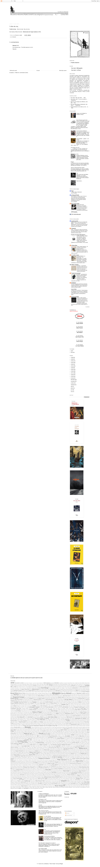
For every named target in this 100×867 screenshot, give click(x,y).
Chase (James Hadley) (66, 703)
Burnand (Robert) (49, 699)
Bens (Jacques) (52, 691)
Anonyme (64, 685)
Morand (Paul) (84, 752)
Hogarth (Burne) (68, 733)
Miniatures (27, 752)
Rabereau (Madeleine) (22, 766)
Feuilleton (68, 720)
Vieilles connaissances (61, 783)
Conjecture (55, 707)
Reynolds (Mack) (65, 768)
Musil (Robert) (68, 753)
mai (72, 391)
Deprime (42, 713)
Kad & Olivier (75, 736)
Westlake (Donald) (16, 787)
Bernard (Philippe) (86, 691)
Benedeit (36, 691)
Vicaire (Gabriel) (44, 783)
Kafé (78, 736)
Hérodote (62, 732)
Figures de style (85, 720)
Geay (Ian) (59, 725)
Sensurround (18, 774)
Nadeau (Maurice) (22, 754)
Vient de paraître (67, 783)
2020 (72, 367)
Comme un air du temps (25, 707)
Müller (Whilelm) (47, 753)
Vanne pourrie (23, 782)
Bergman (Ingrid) (62, 691)
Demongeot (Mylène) (32, 713)
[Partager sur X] (27, 35)
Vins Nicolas (28, 784)
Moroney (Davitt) (26, 753)
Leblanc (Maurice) (82, 742)
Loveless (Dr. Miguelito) (80, 746)
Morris (31, 753)
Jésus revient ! (34, 736)
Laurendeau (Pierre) (22, 741)
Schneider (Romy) (47, 773)
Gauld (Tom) (45, 725)
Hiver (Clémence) (53, 733)
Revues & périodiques (59, 768)
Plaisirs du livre (79, 761)
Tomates (36, 779)
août (72, 386)
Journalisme (59, 736)
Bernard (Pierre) (14, 693)
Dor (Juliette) (66, 714)
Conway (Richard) (41, 708)
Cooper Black (58, 708)
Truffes (43, 780)
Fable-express (42, 719)
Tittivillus (31, 779)
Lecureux (24, 743)
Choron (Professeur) (36, 704)
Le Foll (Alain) (77, 741)
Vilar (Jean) (12, 784)
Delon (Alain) (73, 712)
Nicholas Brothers (63, 754)
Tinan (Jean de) (26, 779)
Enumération (63, 718)
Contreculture (31, 708)
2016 (72, 374)
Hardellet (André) (48, 731)
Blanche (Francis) (43, 694)
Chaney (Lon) (21, 703)
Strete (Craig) (75, 777)
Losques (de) (63, 746)
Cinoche (63, 704)
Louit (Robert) (67, 746)
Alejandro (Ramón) (30, 684)
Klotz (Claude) (75, 737)
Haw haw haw (59, 731)
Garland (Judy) (20, 725)
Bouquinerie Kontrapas (18, 697)
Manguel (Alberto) (76, 748)
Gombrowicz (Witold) (81, 727)
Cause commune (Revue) (41, 702)
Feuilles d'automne (75, 62)
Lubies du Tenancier (14, 747)
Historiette (41, 733)
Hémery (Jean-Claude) (17, 732)
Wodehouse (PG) (59, 787)
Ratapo (72, 766)
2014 (72, 378)
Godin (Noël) (54, 727)
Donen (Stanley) (61, 714)
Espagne (88, 718)
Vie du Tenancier (54, 783)
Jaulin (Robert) (29, 736)
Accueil (38, 70)
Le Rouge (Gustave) (40, 742)
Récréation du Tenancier (43, 767)
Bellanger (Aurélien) (86, 690)
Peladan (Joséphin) (76, 758)
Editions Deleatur (54, 717)
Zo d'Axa (22, 788)
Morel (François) (16, 753)
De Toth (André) (24, 712)
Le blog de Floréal (75, 195)
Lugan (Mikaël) (33, 747)
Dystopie (34, 717)
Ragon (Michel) (48, 766)
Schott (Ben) (64, 773)
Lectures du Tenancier (18, 743)
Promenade (41, 764)
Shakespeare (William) (41, 774)
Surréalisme (24, 778)
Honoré (79, 733)
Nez (59, 754)
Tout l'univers (77, 779)
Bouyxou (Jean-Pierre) (43, 697)
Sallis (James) (25, 772)
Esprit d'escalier (17, 719)
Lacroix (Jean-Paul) (78, 738)
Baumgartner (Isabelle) (25, 690)
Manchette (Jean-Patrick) (68, 748)
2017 (72, 372)
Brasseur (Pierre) (81, 697)
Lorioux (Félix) (48, 746)
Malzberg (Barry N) (60, 748)
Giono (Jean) (22, 727)
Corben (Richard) (77, 708)
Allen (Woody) (60, 684)
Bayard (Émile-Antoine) (37, 690)
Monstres (74, 752)
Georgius (77, 725)
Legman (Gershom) (33, 743)
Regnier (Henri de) (76, 767)
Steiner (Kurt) (30, 777)
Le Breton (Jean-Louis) (55, 741)
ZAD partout (16, 788)
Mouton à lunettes (35, 753)
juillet (72, 388)
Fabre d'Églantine (48, 719)
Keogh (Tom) (21, 737)
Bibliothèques (16, 694)
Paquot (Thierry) (17, 758)
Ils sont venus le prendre (45, 734)
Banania (30, 689)
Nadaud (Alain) (16, 754)
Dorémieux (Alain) (76, 714)
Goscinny (29, 728)
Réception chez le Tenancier (29, 767)
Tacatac (46, 778)
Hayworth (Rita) (70, 731)
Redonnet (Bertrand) (56, 767)
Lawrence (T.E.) (42, 741)
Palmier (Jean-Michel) (75, 757)
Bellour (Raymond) (18, 691)
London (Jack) (27, 746)
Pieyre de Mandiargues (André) (39, 761)
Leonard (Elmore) (70, 743)
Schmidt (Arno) (36, 773)
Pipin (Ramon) (57, 761)
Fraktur (60, 723)
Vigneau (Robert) (78, 783)
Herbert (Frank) (47, 732)
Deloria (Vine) (77, 712)
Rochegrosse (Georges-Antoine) (72, 769)
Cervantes (83, 702)
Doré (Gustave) (70, 714)
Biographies (30, 694)
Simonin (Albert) (86, 774)
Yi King (73, 787)
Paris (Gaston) (30, 758)
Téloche (81, 778)
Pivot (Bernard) (66, 761)
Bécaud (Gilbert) (62, 690)
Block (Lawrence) (61, 694)
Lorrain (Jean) (53, 746)
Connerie (76, 707)
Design (57, 713)
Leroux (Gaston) (81, 743)
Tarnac (60, 778)
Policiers (56, 762)
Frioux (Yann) (35, 724)
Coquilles (72, 708)
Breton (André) (41, 698)
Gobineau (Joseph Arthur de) (36, 727)
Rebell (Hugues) (15, 767)
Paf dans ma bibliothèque (57, 757)
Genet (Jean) (63, 725)
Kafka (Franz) (81, 736)
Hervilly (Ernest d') (67, 732)
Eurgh (28, 719)
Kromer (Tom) (85, 737)
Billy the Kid (26, 694)
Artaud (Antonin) (53, 686)
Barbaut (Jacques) (42, 689)
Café (84, 699)
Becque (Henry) (73, 690)
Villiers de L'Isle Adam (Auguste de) (20, 784)
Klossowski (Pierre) (70, 737)
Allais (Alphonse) (49, 684)
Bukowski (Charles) (37, 699)
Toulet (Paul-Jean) (51, 779)
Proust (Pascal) (60, 764)
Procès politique (36, 764)
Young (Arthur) (77, 787)
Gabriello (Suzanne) (51, 724)
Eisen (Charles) (83, 717)
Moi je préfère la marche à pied (77, 196)
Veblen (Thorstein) (52, 782)
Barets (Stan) (52, 689)
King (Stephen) (51, 737)
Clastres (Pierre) (78, 704)
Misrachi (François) (47, 752)
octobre (72, 382)
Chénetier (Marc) (13, 704)
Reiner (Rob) (81, 767)
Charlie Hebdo (42, 703)
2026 (72, 357)
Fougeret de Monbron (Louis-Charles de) (39, 723)
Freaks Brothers (15, 724)
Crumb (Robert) (84, 709)
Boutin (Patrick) (32, 697)
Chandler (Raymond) (15, 703)
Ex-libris (30, 719)
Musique (72, 753)
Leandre (64, 742)
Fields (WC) (81, 720)
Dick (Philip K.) (83, 713)
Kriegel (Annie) (80, 737)
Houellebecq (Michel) (83, 733)
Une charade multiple (43, 848)
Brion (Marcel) (51, 698)
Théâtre (84, 778)
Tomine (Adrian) (40, 779)
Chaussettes (87, 703)
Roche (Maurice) (59, 769)
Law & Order (38, 741)
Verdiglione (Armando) (80, 782)
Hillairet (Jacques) (78, 732)
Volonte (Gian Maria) (55, 784)
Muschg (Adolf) (60, 753)
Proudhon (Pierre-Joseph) (48, 764)
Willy (49, 787)
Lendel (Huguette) (65, 743)
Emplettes (79, 265)
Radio (39, 766)
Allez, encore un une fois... (44, 810)
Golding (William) (70, 727)
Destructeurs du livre (69, 713)
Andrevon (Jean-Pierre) (45, 685)
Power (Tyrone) (45, 763)
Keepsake (12, 737)
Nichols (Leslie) (68, 754)
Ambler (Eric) (16, 685)
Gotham (33, 728)
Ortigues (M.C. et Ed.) (30, 757)
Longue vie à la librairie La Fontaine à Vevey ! (81, 114)
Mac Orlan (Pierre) (55, 747)
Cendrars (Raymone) (74, 702)
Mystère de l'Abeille (77, 753)
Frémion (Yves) (30, 724)
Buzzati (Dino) (79, 699)
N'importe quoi (83, 753)
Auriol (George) (45, 688)
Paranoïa (24, 758)
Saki (22, 772)
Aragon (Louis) (82, 685)
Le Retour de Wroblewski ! (44, 793)
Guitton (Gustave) (63, 729)
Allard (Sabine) (55, 684)
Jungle (71, 736)
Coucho (27, 709)
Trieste (18, 780)
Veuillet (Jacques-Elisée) (24, 783)
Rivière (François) (35, 769)
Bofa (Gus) (85, 694)
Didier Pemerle (79, 327)
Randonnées (53, 766)
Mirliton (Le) (42, 752)
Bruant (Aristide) (86, 698)
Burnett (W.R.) (55, 699)
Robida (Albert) (48, 769)
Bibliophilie (69, 693)
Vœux (45, 784)
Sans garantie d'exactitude (77, 772)
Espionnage (12, 719)
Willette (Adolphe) (45, 787)
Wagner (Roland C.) (25, 785)
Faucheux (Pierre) (14, 720)
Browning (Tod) (81, 698)
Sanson (83, 772)
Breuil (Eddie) (46, 698)
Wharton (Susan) (21, 787)
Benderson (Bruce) (31, 691)
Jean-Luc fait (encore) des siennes (77, 167)
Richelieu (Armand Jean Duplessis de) (80, 768)
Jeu (77, 173)
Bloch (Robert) (55, 694)
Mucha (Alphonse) (41, 753)
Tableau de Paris (41, 778)
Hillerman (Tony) (84, 732)
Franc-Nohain (63, 723)
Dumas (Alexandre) (76, 715)
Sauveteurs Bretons (14, 773)
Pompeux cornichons (62, 762)
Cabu (82, 699)
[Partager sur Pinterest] (30, 35)
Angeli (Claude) (55, 685)
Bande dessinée (35, 689)
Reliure (14, 768)
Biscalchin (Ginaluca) (35, 694)
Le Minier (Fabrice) (24, 742)
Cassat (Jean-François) (23, 702)
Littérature (64, 744)
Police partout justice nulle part (50, 762)
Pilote (48, 761)
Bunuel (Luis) (43, 699)
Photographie (13, 761)
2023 (72, 362)
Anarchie (34, 685)
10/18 (72, 350)
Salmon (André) (30, 772)
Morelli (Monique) (21, 753)
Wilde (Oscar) (35, 787)
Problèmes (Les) (30, 764)
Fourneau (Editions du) (50, 723)
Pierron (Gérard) (31, 761)
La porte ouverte (74, 221)
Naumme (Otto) (32, 754)
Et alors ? (25, 719)
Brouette (67, 698)
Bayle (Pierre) (44, 690)
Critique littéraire (78, 709)
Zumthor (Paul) (32, 788)
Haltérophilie (29, 731)
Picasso (22, 761)
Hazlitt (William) (75, 731)
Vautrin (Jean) (37, 782)
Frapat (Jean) (85, 723)
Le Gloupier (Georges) (83, 741)
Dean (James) (30, 712)
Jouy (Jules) (63, 736)
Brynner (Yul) (32, 699)
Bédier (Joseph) (80, 690)
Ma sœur (50, 747)
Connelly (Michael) (71, 707)
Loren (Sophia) (43, 746)
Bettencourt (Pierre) (49, 693)
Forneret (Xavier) (25, 723)
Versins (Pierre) (18, 783)
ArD (11, 686)
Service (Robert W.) (27, 774)
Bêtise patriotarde (42, 693)
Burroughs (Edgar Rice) (60, 699)
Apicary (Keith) (78, 685)
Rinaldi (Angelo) (25, 769)
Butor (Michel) (75, 699)
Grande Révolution (76, 728)
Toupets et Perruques (57, 779)
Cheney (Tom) (18, 704)
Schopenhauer (59, 773)
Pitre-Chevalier (61, 761)
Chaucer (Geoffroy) (82, 703)
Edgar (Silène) (45, 717)
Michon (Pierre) (16, 752)
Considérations (87, 707)
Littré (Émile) (68, 744)
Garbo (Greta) (15, 725)
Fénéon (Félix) (48, 720)
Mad (73, 747)
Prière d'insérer (15, 764)
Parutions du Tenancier (44, 758)
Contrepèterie (35, 708)
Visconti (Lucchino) (37, 784)
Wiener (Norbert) (29, 787)
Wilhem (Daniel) (39, 787)
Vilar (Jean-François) (85, 783)
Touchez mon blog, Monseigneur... (78, 234)
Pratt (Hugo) (63, 763)
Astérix (81, 686)
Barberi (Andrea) (47, 689)
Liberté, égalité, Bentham (81, 246)
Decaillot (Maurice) (50, 712)
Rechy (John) (36, 767)
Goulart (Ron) (44, 728)
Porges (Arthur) (16, 763)
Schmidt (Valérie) (41, 773)
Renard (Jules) (17, 768)
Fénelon (44, 720)
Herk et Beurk (52, 732)
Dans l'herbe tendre (75, 203)
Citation (67, 704)
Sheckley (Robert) (48, 774)
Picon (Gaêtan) (26, 761)
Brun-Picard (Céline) (19, 699)
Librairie (41, 744)
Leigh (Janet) (47, 743)
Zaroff (20, 788)
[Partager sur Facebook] (29, 35)
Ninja (81, 754)
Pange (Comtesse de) (85, 757)
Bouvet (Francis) (37, 697)
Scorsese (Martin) (80, 773)
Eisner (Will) (87, 717)
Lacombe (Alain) (72, 738)
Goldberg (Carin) (64, 727)
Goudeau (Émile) (39, 728)
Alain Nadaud (79, 332)
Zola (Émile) (26, 788)
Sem (14, 774)
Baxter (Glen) (31, 690)
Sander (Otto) (64, 772)
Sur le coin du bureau (17, 778)
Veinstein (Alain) (57, 782)
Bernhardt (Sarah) (28, 693)
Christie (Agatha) (42, 704)
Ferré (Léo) (60, 720)
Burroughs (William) (68, 699)
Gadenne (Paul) (57, 724)
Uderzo (68, 780)
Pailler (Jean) (65, 757)
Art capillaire (45, 686)
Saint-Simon (19, 772)
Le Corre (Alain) (72, 741)
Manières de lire (83, 748)
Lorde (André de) (38, 746)
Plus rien (31, 762)
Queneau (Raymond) (75, 764)
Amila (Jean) (31, 685)
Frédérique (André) (25, 724)
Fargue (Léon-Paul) (81, 719)
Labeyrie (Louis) (49, 738)
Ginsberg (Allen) (17, 727)
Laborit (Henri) (54, 738)
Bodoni (82, 694)
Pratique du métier (51, 763)
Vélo (68, 782)
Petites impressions (62, 759)
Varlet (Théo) (28, 782)
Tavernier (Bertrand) (66, 778)
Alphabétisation (65, 684)
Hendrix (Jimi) (30, 732)
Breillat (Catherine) (26, 698)
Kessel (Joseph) (35, 737)
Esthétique (21, 719)
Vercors (70, 782)
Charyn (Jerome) (60, 703)
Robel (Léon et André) (41, 769)
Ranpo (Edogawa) (59, 766)
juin (71, 389)
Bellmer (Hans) (13, 691)
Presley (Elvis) (68, 763)
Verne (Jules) (86, 782)
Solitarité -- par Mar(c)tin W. (82, 274)
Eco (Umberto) (37, 717)
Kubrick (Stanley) (15, 738)
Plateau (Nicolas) (21, 762)
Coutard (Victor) (45, 709)
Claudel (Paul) (84, 704)
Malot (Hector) (34, 748)
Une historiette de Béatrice (81, 130)
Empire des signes (26, 718)
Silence (66, 774)
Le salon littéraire (47, 816)
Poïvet (39, 762)
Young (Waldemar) (83, 787)
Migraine (20, 752)
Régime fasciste (70, 767)
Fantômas (75, 719)
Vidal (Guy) (49, 783)
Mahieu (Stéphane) (78, 747)
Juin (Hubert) (67, 736)
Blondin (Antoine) (67, 694)
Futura (42, 724)
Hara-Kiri (44, 731)
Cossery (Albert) (23, 709)
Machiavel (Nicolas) (70, 747)
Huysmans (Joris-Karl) (29, 734)
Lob (20, 746)
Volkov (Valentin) (48, 784)
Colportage (16, 707)
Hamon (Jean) (40, 731)
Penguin (87, 758)
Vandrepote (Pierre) (17, 782)
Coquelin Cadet (68, 708)
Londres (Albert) (32, 746)
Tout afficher (87, 306)
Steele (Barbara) (25, 777)
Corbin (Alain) (83, 708)
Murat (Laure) (56, 753)
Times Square (21, 779)
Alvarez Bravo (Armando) (78, 684)
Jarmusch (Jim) (16, 736)
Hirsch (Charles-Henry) (20, 733)
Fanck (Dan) (72, 719)
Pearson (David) (65, 758)
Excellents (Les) (34, 719)
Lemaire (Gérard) (59, 743)
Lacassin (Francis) (60, 738)
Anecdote (51, 685)
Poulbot (33, 763)
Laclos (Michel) (67, 738)
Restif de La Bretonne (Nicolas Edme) (39, 768)
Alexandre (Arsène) (36, 684)
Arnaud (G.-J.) (24, 686)
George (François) (73, 725)
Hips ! (15, 733)
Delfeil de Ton (68, 712)
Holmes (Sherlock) (74, 733)
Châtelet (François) (74, 703)
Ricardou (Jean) (71, 768)
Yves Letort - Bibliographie (76, 68)
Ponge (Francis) (67, 762)
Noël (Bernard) (84, 754)
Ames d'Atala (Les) (26, 685)
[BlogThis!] (26, 35)
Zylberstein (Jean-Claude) (39, 788)
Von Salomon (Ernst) (69, 784)
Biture (40, 694)
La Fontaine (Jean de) (43, 738)
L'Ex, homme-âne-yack (76, 214)
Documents (38, 714)
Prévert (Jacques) (84, 763)
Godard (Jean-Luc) (49, 727)
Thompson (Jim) (13, 779)
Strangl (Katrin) (70, 777)
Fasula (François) (86, 719)
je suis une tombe (75, 296)
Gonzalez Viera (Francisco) (18, 728)
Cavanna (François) (49, 702)
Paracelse (21, 758)
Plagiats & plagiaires (72, 761)
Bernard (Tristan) (22, 693)
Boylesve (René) (55, 697)
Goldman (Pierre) (75, 727)
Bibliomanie (63, 693)
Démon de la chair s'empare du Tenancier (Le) (21, 713)
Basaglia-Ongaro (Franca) (79, 689)
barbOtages (73, 282)
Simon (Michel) (77, 774)
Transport (84, 779)
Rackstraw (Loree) (35, 766)
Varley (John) (33, 782)
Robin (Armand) (53, 769)
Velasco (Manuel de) (64, 782)
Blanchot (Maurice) (50, 694)
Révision (46, 768)
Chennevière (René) (24, 704)
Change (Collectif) (27, 703)
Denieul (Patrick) (38, 713)
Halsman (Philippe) (24, 731)
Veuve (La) (30, 783)
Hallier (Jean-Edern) (18, 731)
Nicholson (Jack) (73, 754)
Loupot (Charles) (72, 746)
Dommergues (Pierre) (55, 714)
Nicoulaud (78, 754)
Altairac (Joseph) (71, 684)
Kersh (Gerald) (30, 737)
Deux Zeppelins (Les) (77, 713)
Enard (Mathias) (32, 718)
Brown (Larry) (76, 698)
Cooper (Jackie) (52, 708)
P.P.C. (77, 154)
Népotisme (37, 754)
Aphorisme (73, 685)
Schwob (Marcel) (68, 773)
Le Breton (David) (48, 741)
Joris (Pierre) (47, 736)
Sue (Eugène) (84, 777)
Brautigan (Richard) (14, 698)
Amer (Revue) (20, 685)
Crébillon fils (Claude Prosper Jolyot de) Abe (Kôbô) (66, 709)
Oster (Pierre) (48, 757)
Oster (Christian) (42, 757)
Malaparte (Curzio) (13, 748)
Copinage (63, 708)
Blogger (61, 863)
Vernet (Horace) (13, 783)
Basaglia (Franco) (72, 689)
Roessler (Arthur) (80, 769)
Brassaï (70, 697)
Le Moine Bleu (74, 245)
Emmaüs (21, 718)
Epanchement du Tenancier (80, 718)
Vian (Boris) (40, 783)
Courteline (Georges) (33, 709)
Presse (71, 763)
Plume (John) (28, 762)
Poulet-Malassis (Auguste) (38, 763)
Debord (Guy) (44, 712)
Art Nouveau (49, 686)
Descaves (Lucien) (53, 713)
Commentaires (69, 815)
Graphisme (83, 728)
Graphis (80, 728)
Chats (78, 703)
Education (65, 717)
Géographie (68, 725)
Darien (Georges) (54, 710)
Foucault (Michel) (30, 723)
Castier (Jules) (29, 702)
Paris (27, 758)
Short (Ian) (62, 774)
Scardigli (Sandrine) (26, 773)
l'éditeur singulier (75, 264)
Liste (51, 744)
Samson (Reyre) (48, 772)
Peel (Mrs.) (70, 758)
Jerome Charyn (79, 341)
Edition (49, 717)
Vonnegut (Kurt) (75, 784)
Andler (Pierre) (39, 685)
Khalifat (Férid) (41, 737)
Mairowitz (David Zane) (85, 747)
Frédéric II (19, 724)
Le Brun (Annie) (62, 741)
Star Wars (16, 777)
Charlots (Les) (48, 703)
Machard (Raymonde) (63, 747)
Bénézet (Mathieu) (41, 691)
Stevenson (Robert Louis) (57, 777)
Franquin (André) (79, 723)
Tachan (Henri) (50, 778)
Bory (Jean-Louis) (66, 695)
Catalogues (34, 702)
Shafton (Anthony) (35, 774)
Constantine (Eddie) (25, 708)
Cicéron (60, 704)
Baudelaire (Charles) (18, 690)
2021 (72, 366)
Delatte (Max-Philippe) (62, 712)
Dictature (88, 713)
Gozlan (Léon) (61, 728)
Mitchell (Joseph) (54, 752)
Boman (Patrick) (41, 695)
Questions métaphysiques (83, 764)
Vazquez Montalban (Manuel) (44, 782)
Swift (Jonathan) (34, 778)
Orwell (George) (37, 757)
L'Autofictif (73, 228)
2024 (72, 360)
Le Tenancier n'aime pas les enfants (57, 742)
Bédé (77, 690)
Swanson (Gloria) (29, 778)
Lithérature (59, 744)
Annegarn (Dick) (60, 685)
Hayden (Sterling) (65, 731)
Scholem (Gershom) (53, 773)
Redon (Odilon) (50, 767)
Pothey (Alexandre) (25, 763)
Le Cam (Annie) (67, 741)
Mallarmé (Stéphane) (20, 748)
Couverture (50, 709)
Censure (80, 702)
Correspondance (13, 709)
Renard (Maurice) (23, 768)
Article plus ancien (62, 70)
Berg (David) (58, 691)
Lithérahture (55, 744)
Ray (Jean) (75, 766)
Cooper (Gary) (47, 708)
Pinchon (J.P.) (52, 761)
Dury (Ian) (26, 717)
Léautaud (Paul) (68, 742)
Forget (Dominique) (17, 723)
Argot (15, 686)
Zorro (29, 788)
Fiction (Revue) (76, 720)
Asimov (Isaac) (67, 686)
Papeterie (12, 758)
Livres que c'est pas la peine (15, 746)
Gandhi (81, 724)
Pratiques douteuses (58, 763)
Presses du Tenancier (77, 763)
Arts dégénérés (58, 686)
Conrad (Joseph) (81, 707)
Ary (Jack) (62, 686)
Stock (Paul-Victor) (65, 777)
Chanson (32, 703)
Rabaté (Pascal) (16, 766)
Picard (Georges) (18, 761)
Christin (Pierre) (48, 704)
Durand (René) (14, 717)
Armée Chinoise (18, 686)
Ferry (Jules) (64, 720)
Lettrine (17, 744)
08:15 (18, 45)
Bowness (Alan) (49, 697)
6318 (72, 229)
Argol (13, 686)
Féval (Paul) (72, 720)
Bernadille (80, 691)
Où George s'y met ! (43, 799)
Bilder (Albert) (21, 694)
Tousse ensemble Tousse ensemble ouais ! (68, 779)
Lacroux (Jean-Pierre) (86, 738)
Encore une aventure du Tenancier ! (42, 718)
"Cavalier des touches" (76, 273)
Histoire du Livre (28, 733)
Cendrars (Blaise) (68, 702)
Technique (78, 778)
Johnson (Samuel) (42, 736)
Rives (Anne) (30, 769)
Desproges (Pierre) (62, 713)
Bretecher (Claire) (36, 698)
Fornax (21, 723)
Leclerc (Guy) (87, 742)
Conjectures (59, 707)
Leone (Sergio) (76, 743)
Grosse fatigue (13, 729)
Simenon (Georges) (71, 774)
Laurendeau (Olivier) (14, 741)
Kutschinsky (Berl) (23, 738)
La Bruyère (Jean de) (35, 738)
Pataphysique (58, 758)
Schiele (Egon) (31, 773)
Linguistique (45, 744)
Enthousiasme (58, 718)
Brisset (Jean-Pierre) (57, 698)
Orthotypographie (24, 757)
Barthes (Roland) (66, 689)
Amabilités (12, 685)
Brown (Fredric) (71, 698)
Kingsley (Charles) (57, 737)
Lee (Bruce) (28, 743)
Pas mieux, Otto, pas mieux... (77, 97)
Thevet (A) (87, 778)
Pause (61, 758)
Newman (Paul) (56, 754)
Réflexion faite (65, 767)
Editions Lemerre (60, 717)
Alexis (40, 684)
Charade (40, 805)
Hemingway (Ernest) (24, 732)
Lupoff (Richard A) (45, 747)
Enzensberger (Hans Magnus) (70, 718)
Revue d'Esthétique (51, 768)
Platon (25, 762)
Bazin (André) (48, 690)
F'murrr (38, 719)
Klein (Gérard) (64, 737)
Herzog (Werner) (72, 732)
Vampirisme (12, 782)
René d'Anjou (30, 768)
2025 (72, 359)
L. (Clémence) (29, 738)
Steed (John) (20, 777)
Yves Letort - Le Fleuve (76, 70)
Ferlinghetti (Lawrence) (54, 720)
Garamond (84, 724)
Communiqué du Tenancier (34, 707)
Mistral (51, 752)
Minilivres (31, 752)
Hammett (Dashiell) (34, 731)
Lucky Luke (26, 747)
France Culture (68, 723)
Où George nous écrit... (75, 147)
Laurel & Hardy (86, 739)
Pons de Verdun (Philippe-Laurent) (76, 762)
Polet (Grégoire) (42, 762)
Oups (51, 757)
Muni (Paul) (51, 753)
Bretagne (31, 698)
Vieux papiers (73, 783)
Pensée (12, 759)
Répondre (14, 49)
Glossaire (14, 36)
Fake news (58, 719)
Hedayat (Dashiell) (81, 731)
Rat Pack (69, 766)
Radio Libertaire (43, 766)
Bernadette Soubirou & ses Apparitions (72, 691)
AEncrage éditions (13, 684)
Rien (87, 768)
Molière (64, 752)
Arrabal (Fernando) (40, 686)
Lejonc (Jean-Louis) (53, 743)
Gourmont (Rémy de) (55, 728)
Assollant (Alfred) (72, 686)
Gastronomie (31, 725)
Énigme (72, 161)
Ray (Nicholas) (79, 766)
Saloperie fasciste (40, 772)
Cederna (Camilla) (63, 702)
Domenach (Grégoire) (43, 714)
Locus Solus (73, 289)
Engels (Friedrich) (53, 718)
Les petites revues (75, 255)
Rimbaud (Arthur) (19, 769)
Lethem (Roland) (86, 743)
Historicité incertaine (35, 733)
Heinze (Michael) (86, 731)
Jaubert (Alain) (25, 736)
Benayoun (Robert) (25, 691)
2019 (72, 369)
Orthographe (19, 757)
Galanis (64, 724)
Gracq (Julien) (66, 728)
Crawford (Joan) (55, 709)
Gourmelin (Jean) (49, 728)
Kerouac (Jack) (25, 737)
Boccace (79, 694)
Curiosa (88, 709)
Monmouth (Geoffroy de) (69, 752)
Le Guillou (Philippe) (17, 742)
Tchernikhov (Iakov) (72, 778)
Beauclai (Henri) (53, 690)
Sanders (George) (69, 772)
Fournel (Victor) (56, 723)
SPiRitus (78, 775)
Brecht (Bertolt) (20, 698)
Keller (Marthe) (16, 737)
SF (31, 774)
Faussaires (25, 720)
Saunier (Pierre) (87, 772)
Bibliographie (56, 693)
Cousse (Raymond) (40, 709)
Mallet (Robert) (30, 748)
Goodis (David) (25, 728)
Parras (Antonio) (35, 758)
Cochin (34, 705)
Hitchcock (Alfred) (47, 733)
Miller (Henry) (24, 752)
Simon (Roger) (82, 774)
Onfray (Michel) (14, 757)
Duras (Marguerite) (20, 717)
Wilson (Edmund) (53, 787)
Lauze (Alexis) (33, 741)
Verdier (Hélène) (74, 782)
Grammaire (71, 728)
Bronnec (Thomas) (63, 698)
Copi (61, 708)
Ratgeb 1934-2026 (80, 204)
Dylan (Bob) (30, 717)
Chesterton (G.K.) (30, 704)
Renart (27, 768)
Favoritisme (35, 720)
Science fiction (74, 773)
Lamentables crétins (28, 739)
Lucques (29, 747)
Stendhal (36, 777)
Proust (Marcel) (55, 764)
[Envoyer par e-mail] (25, 35)
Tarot (62, 778)
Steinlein (33, 777)
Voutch (79, 784)
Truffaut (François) (38, 780)
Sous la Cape (57, 775)
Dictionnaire (12, 714)
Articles (67, 813)
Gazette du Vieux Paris (53, 725)
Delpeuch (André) (83, 712)
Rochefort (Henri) (64, 769)
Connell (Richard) (64, 707)
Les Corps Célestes (80, 345)
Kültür (20, 738)
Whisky (26, 787)
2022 (72, 364)
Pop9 (72, 190)
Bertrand (14, 45)
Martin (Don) (65, 749)
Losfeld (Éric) (58, 746)
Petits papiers (69, 759)
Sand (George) (59, 772)
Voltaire (64, 784)
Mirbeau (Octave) (37, 752)
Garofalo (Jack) (26, 725)
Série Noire (22, 774)
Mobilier (59, 752)
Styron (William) (79, 777)
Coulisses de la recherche (76, 290)
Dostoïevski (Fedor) (86, 714)
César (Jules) (87, 702)
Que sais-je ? (69, 764)
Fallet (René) (63, 719)
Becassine (58, 690)
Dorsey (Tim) (81, 714)
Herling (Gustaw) (58, 732)
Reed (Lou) (61, 767)
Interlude (72, 734)
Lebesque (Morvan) (75, 742)
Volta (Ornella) (60, 784)
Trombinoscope (27, 780)
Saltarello (44, 772)
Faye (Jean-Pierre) (40, 720)
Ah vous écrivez (19, 684)
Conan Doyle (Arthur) (50, 707)
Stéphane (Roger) (41, 777)
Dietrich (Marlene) (29, 714)
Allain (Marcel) (44, 684)
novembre (73, 381)
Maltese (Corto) (55, 748)
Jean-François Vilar (80, 336)
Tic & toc (17, 779)
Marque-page (46, 749)
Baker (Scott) (20, 689)
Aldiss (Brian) (24, 684)
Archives (87, 685)
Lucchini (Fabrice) (21, 747)
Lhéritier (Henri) (32, 744)
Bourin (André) (27, 697)
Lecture (12, 743)
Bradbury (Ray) (61, 697)
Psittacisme (65, 764)
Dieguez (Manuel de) (17, 714)
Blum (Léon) (76, 694)
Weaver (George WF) (60, 785)
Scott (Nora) (85, 773)
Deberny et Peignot (37, 712)
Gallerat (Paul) (68, 724)
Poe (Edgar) (35, 762)
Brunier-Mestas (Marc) (26, 699)
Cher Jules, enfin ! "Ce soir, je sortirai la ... (79, 99)
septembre (73, 384)
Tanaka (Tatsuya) (55, 778)
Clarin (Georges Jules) (72, 704)
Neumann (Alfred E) (42, 754)
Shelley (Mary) (53, 774)
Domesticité (49, 714)
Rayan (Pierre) (84, 766)
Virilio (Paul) (31, 784)
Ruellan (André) (66, 770)
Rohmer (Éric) (85, 769)
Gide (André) (86, 725)
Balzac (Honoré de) (25, 689)
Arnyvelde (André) (33, 686)
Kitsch (61, 737)
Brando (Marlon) (66, 697)
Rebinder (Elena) (20, 767)
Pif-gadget (45, 761)
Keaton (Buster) (86, 736)
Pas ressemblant (53, 758)
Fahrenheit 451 (54, 719)
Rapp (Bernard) (64, 766)
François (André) (74, 723)
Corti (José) (18, 709)
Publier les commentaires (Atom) (21, 72)
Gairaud (61, 724)
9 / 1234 (72, 283)
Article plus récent (13, 70)
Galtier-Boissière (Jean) (75, 724)
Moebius (61, 752)
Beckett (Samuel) (68, 690)
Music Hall (64, 753)
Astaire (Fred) (77, 686)
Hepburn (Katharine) (41, 732)
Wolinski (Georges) (65, 787)
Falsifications (67, 719)
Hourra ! (88, 733)
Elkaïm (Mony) (13, 718)
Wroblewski (70, 787)
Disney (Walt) (34, 714)
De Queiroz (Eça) (19, 712)
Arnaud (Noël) (28, 686)
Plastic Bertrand (15, 762)
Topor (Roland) (45, 779)
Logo (23, 746)
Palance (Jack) (69, 757)
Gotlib (35, 728)
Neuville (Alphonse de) (49, 754)
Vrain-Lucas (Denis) (84, 784)
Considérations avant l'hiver (16, 708)
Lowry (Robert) (87, 746)
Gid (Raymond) (81, 725)
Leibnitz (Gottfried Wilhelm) (40, 743)
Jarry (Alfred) (20, 736)
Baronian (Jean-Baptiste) (59, 689)
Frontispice (39, 724)
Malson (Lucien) (44, 748)
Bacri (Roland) (15, 689)
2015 (72, 376)
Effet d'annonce (69, 717)
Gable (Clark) (46, 724)
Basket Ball (85, 689)
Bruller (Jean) (13, 699)
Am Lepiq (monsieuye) (85, 684)
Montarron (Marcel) (79, 752)
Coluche (19, 707)
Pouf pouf (29, 763)
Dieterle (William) (23, 714)
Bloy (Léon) (72, 694)
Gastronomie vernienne (38, 725)
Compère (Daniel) (42, 707)
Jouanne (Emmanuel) (53, 736)
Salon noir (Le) (35, 772)
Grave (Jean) (87, 728)
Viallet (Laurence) (35, 783)
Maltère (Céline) (49, 748)
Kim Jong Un (46, 737)
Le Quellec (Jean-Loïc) (32, 742)
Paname (80, 757)
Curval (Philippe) (18, 710)
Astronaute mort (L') (85, 686)
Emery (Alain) (17, 718)
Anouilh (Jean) (68, 685)
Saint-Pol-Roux (15, 772)
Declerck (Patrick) (56, 712)
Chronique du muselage (54, 704)
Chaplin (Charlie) (36, 703)
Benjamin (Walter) (47, 691)
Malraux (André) (39, 748)
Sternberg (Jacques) (48, 777)
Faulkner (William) (20, 720)
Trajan (81, 779)
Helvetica (12, 732)
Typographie (64, 780)
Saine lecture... (79, 180)
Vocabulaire (42, 784)
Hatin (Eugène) (54, 731)
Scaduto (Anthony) (20, 773)
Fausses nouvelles (30, 720)
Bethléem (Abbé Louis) (35, 693)
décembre (73, 379)
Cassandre (16, 702)
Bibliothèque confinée (81, 693)
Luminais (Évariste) (39, 747)
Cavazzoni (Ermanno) (56, 702)
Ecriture (41, 717)
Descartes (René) (47, 713)
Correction (87, 708)
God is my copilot (43, 727)
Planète (84, 761)
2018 (72, 371)
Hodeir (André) (58, 733)
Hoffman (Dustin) (63, 733)
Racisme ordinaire (29, 766)
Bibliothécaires (74, 693)
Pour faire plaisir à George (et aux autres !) (47, 843)
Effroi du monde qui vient (77, 717)
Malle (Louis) (25, 748)
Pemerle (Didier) (83, 758)
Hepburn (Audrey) (35, 732)
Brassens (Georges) (75, 697)
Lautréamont (29, 741)
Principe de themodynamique (23, 764)
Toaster (33, 779)
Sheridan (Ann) (58, 774)
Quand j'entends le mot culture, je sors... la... (80, 106)
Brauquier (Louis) (87, 697)
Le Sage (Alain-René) (47, 742)
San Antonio (54, 772)
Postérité (20, 763)
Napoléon (27, 754)
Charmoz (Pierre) (53, 703)
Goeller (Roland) (59, 727)
